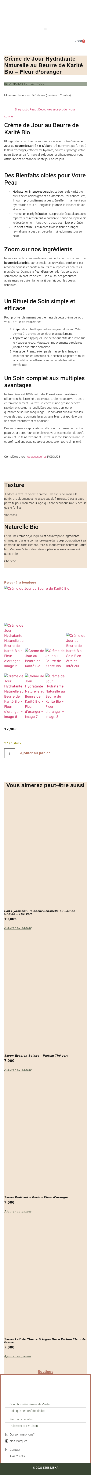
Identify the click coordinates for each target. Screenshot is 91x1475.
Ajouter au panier (35, 753)
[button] (45, 29)
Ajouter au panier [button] (17, 927)
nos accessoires (36, 456)
